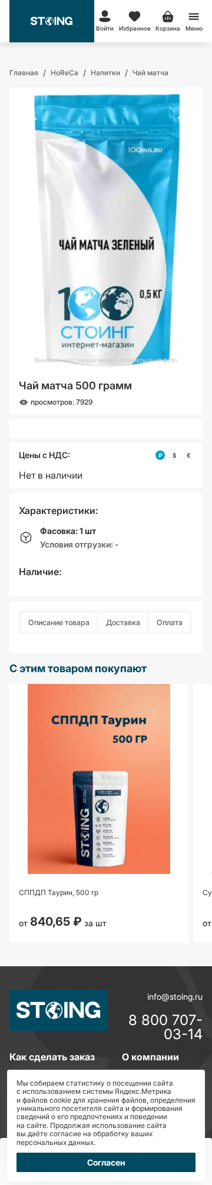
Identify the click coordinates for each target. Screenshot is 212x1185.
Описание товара (59, 622)
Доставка (123, 622)
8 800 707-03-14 (165, 1027)
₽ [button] (160, 455)
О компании (150, 1057)
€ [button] (189, 455)
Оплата (170, 622)
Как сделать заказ (52, 1057)
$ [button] (174, 455)
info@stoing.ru (175, 997)
